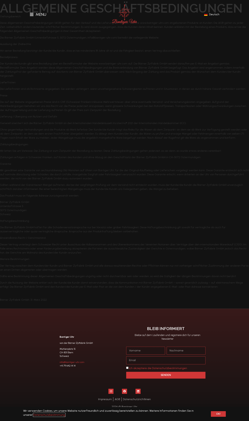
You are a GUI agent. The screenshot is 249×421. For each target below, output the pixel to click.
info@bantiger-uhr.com (72, 362)
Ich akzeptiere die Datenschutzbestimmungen (158, 368)
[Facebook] (124, 391)
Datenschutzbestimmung (49, 414)
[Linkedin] (138, 391)
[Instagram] (110, 391)
